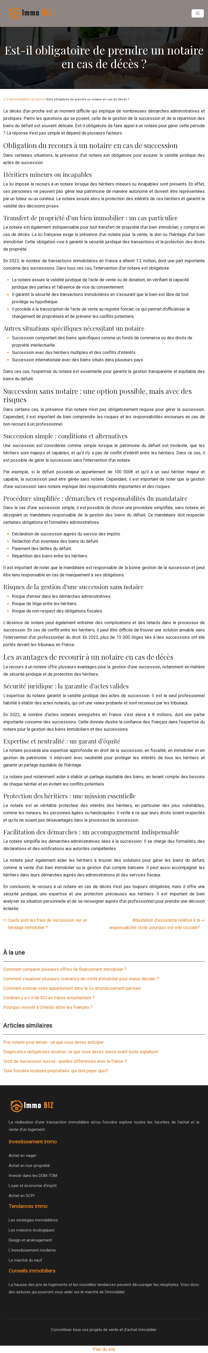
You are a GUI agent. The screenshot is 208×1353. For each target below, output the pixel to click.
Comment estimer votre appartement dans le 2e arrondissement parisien (72, 988)
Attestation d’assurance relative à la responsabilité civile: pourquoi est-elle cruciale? (154, 924)
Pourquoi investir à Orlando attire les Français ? (48, 1007)
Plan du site (104, 1349)
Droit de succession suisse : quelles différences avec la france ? (64, 1061)
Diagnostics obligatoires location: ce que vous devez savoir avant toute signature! (80, 1051)
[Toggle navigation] (197, 13)
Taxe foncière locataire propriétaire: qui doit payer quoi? (55, 1070)
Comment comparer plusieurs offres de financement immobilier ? (64, 969)
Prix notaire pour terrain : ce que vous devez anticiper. (53, 1042)
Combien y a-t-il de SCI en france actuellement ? (49, 997)
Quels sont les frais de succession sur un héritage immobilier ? (47, 924)
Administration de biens (26, 99)
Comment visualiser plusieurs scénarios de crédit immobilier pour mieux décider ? (81, 978)
